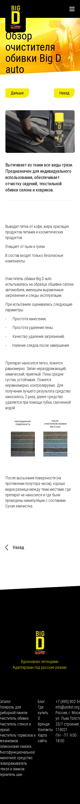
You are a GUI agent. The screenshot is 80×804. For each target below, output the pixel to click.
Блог (41, 701)
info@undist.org (67, 707)
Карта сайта (42, 738)
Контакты (42, 729)
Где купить (42, 710)
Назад (64, 93)
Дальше (17, 93)
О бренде (42, 721)
